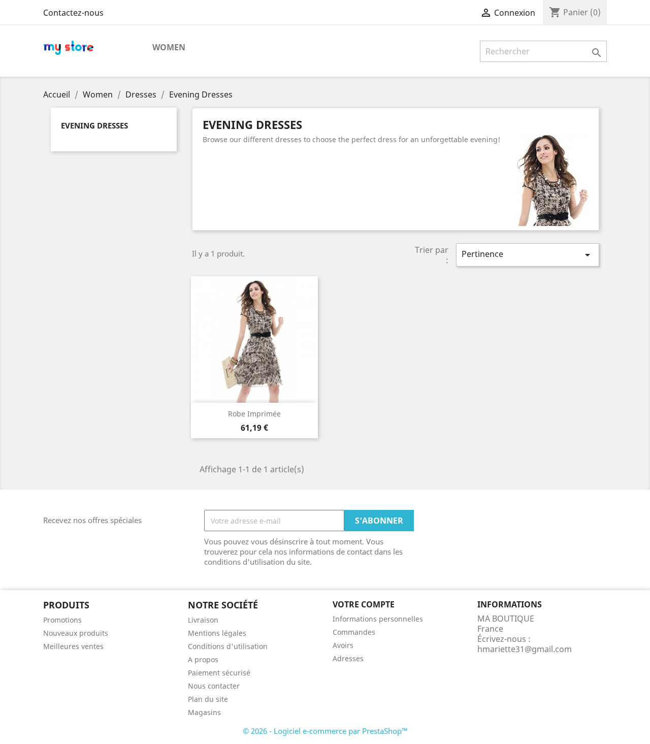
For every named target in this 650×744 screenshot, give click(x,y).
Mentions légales (217, 633)
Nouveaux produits (75, 633)
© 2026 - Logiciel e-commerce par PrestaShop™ (325, 731)
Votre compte (364, 604)
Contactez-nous (73, 12)
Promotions (62, 620)
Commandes (354, 632)
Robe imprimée (254, 413)
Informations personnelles (378, 619)
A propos (203, 659)
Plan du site (208, 699)
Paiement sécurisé (219, 672)
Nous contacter (214, 686)
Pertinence (528, 254)
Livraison (203, 620)
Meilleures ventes (73, 646)
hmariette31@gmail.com (524, 649)
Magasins (204, 712)
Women (168, 47)
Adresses (348, 658)
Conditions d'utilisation (228, 646)
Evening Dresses (94, 125)
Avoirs (343, 645)
